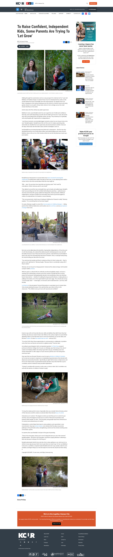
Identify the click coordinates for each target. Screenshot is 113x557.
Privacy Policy (81, 545)
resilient (28, 338)
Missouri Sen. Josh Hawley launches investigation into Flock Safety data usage (89, 104)
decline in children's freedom (57, 356)
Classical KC (77, 13)
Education (87, 85)
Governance (80, 539)
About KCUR (46, 533)
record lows (53, 206)
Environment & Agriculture (88, 72)
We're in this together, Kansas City (56, 514)
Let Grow (32, 268)
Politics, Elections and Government (89, 99)
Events (62, 533)
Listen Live (46, 536)
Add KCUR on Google (86, 144)
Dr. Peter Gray (55, 346)
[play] (18, 9)
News (26, 13)
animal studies (39, 426)
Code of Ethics (81, 536)
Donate (94, 3)
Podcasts (46, 542)
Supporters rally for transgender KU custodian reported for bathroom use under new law (89, 90)
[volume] (21, 9)
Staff (62, 536)
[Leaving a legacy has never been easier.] (86, 31)
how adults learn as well (41, 338)
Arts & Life (33, 13)
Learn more (86, 61)
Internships (63, 545)
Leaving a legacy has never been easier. (86, 45)
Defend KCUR (56, 524)
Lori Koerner (25, 285)
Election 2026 (19, 13)
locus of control (59, 413)
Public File (80, 542)
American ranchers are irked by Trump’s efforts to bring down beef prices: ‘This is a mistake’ (89, 77)
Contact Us (63, 539)
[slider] (23, 9)
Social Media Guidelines (83, 533)
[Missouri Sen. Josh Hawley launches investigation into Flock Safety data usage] (80, 101)
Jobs (62, 542)
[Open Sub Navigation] (28, 13)
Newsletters (46, 545)
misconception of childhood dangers (52, 204)
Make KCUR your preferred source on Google (85, 134)
